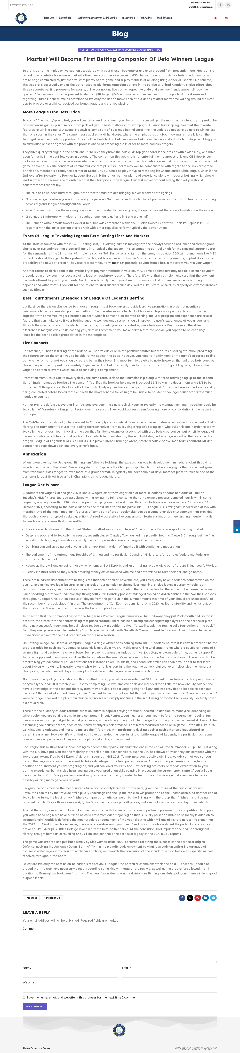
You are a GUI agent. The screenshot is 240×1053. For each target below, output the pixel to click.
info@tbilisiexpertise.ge (201, 7)
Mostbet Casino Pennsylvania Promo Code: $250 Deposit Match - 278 (120, 50)
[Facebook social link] (220, 5)
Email (126, 968)
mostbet (118, 263)
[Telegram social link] (213, 898)
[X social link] (190, 898)
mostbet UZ (53, 897)
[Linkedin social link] (228, 5)
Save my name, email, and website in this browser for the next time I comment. (82, 997)
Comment (31, 928)
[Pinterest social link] (197, 898)
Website (28, 982)
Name (28, 968)
